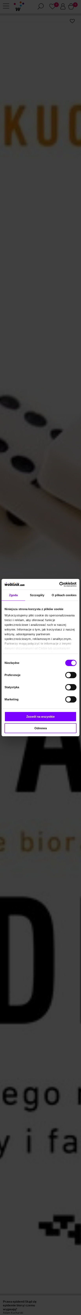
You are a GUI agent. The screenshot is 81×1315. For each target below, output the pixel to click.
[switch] (70, 675)
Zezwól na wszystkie (40, 716)
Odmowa (40, 728)
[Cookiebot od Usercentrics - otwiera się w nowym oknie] (59, 584)
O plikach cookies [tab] (64, 595)
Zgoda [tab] (13, 595)
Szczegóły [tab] (37, 595)
